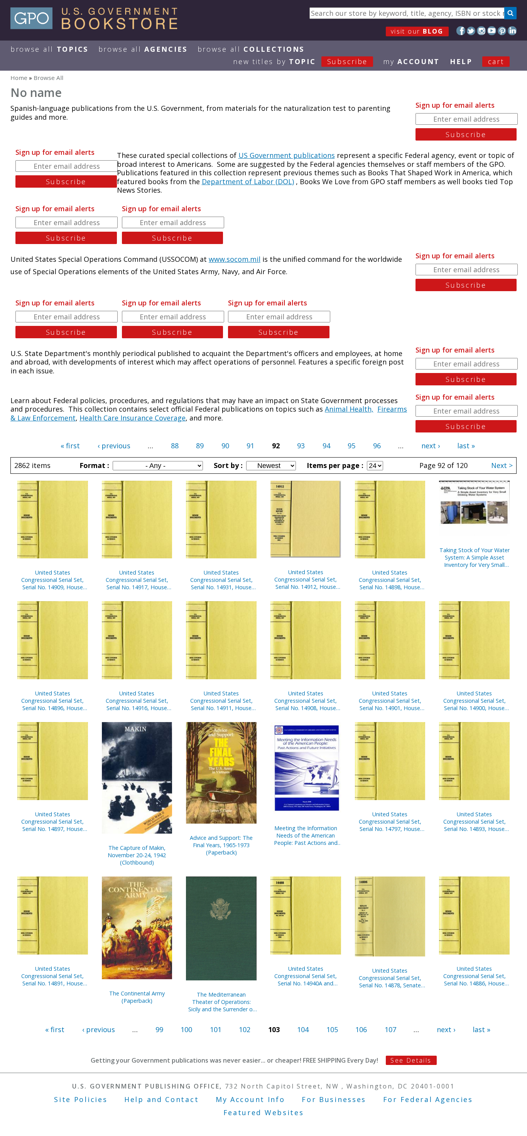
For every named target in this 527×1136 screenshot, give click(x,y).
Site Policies (80, 1099)
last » (466, 445)
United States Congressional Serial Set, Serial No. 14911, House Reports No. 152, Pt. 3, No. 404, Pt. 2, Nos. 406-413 (221, 701)
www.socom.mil (234, 259)
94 (326, 445)
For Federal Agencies (428, 1099)
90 (225, 445)
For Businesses (334, 1099)
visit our (417, 31)
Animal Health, (349, 409)
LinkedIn (512, 30)
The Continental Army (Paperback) (137, 997)
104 (303, 1029)
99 (159, 1029)
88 (175, 445)
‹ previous (114, 445)
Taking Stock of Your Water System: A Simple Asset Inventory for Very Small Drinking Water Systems (474, 557)
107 (390, 1029)
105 (332, 1029)
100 (186, 1029)
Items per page (334, 465)
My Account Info (250, 1099)
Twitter (471, 30)
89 (200, 445)
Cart (496, 61)
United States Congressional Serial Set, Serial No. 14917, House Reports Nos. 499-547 (137, 580)
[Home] (97, 26)
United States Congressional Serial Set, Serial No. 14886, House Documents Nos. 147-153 (474, 976)
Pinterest (502, 30)
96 (377, 445)
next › (430, 445)
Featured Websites (263, 1112)
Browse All (49, 49)
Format (93, 465)
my (411, 61)
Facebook (460, 30)
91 (250, 445)
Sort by (227, 465)
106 (361, 1029)
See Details (410, 1060)
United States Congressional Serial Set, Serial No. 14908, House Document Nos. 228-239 (305, 701)
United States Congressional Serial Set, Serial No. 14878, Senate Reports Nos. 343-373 (390, 978)
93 (301, 445)
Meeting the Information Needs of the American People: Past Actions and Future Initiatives (306, 835)
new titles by (300, 61)
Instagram (481, 30)
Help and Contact (161, 1099)
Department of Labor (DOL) (248, 181)
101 (215, 1029)
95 (351, 445)
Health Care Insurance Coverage (132, 417)
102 (244, 1029)
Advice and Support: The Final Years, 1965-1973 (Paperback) (221, 845)
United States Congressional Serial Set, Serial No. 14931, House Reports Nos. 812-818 (221, 580)
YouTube (491, 30)
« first (70, 445)
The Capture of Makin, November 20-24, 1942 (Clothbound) (137, 855)
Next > (502, 465)
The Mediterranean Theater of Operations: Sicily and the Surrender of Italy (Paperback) (221, 1002)
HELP (461, 61)
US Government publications (286, 155)
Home (18, 77)
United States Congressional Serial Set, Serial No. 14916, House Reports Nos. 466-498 (137, 701)
